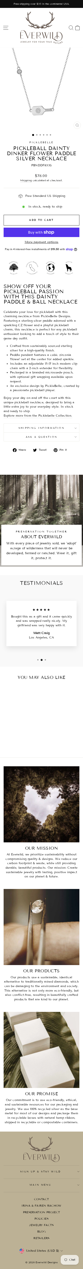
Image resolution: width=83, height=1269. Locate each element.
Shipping (26, 180)
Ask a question (41, 436)
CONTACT (41, 1199)
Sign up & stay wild (40, 1171)
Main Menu (40, 1184)
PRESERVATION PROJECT (41, 1212)
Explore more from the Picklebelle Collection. (38, 415)
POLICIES (41, 1218)
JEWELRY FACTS (41, 1225)
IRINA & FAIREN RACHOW (41, 1205)
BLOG (41, 1231)
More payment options (42, 242)
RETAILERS (41, 1238)
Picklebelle (41, 142)
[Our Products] (41, 927)
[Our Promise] (41, 1050)
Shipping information (41, 427)
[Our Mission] (41, 804)
